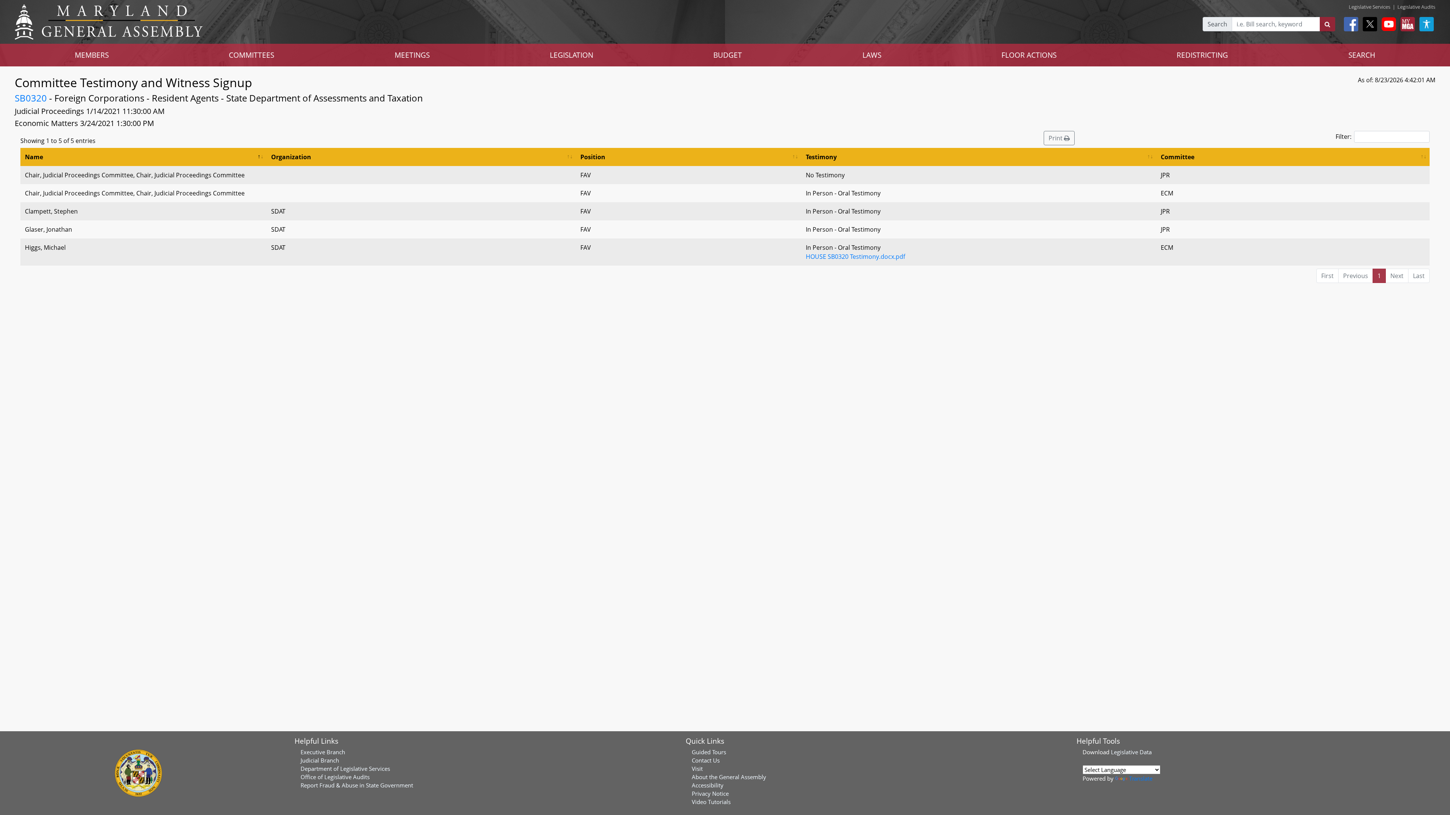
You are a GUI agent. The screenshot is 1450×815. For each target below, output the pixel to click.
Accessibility (707, 785)
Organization (291, 157)
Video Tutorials (711, 802)
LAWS (871, 55)
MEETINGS (412, 55)
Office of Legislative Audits (335, 777)
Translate (1140, 778)
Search (1217, 24)
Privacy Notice (710, 793)
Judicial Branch (320, 760)
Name (34, 157)
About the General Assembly (729, 777)
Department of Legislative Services (345, 768)
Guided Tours (709, 752)
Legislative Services (1369, 6)
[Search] (1327, 24)
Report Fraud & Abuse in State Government (357, 785)
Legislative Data (1131, 752)
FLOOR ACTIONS (1029, 55)
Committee (1177, 157)
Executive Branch (323, 752)
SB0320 (31, 98)
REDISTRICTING (1202, 55)
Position (592, 157)
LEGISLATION (571, 55)
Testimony (821, 157)
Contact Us (706, 760)
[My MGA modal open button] (1406, 24)
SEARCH (1361, 55)
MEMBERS (92, 55)
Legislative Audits (1416, 6)
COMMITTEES (251, 55)
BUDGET (727, 55)
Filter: (1343, 136)
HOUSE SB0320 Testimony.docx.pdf (855, 256)
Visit (697, 768)
